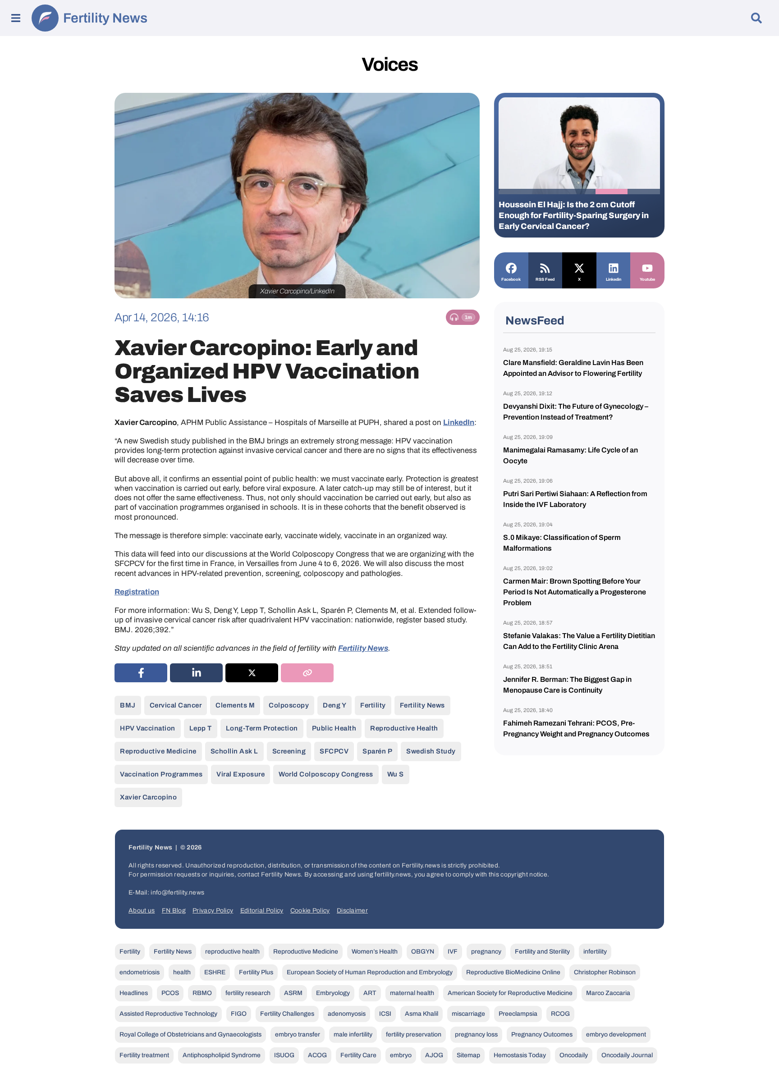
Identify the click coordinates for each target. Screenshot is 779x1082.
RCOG (560, 1013)
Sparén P (377, 751)
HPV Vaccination (147, 728)
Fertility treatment (144, 1055)
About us (141, 910)
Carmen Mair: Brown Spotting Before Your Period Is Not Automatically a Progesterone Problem (574, 592)
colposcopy (289, 705)
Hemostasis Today (520, 1055)
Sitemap (468, 1055)
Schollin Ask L (234, 751)
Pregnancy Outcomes (542, 1034)
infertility (595, 951)
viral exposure (240, 774)
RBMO (202, 993)
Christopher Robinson (605, 972)
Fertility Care (358, 1055)
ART (369, 993)
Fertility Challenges (287, 1013)
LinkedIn (458, 422)
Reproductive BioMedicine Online (513, 972)
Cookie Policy (310, 910)
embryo (401, 1055)
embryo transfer (297, 1034)
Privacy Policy (212, 910)
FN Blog (174, 910)
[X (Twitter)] (251, 672)
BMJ (128, 705)
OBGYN (422, 951)
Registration (137, 592)
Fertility (373, 705)
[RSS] (545, 267)
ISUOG (284, 1055)
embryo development (616, 1034)
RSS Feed (545, 279)
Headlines (133, 993)
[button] (515, 191)
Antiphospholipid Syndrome (222, 1055)
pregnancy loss (476, 1034)
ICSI (385, 1013)
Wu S (395, 774)
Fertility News (105, 18)
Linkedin (613, 279)
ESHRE (214, 972)
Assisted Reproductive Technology (168, 1013)
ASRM (293, 993)
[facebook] (141, 672)
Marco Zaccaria (608, 993)
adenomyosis (347, 1013)
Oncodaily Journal (627, 1055)
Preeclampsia (518, 1013)
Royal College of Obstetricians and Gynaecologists (190, 1034)
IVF (453, 951)
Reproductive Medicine (158, 751)
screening (289, 751)
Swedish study (431, 751)
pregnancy (486, 951)
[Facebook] (511, 267)
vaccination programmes (161, 774)
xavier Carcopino (148, 797)
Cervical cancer (176, 705)
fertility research (247, 993)
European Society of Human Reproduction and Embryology (370, 972)
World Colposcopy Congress (326, 774)
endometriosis (139, 972)
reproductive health (404, 728)
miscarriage (468, 1013)
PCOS (170, 993)
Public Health (334, 728)
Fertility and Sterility (542, 951)
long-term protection (262, 728)
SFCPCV (334, 751)
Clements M (235, 705)
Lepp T (200, 728)
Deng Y (334, 705)
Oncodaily (573, 1055)
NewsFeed (534, 320)
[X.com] (579, 267)
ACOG (317, 1055)
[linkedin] (196, 672)
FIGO (239, 1013)
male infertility (353, 1034)
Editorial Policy (262, 910)
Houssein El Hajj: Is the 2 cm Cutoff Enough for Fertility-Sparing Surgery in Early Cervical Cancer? (574, 215)
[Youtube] (647, 267)
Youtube (647, 279)
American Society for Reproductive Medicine (510, 993)
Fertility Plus (256, 972)
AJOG (434, 1055)
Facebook (511, 279)
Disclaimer (352, 910)
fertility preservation (413, 1034)
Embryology (333, 993)
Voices (389, 64)
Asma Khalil (421, 1013)
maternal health (412, 993)
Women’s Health (375, 951)
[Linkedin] (613, 267)
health (182, 972)
